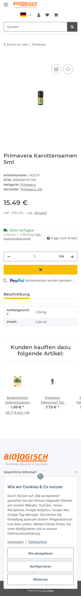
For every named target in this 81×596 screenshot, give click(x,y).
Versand (40, 213)
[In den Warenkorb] (7, 58)
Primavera (28, 184)
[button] (39, 15)
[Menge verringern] (9, 256)
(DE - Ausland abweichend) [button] (23, 236)
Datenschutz (37, 542)
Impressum (15, 542)
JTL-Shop (48, 590)
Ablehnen (40, 579)
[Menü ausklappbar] (6, 3)
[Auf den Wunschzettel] (68, 69)
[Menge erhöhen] (72, 256)
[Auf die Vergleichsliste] (56, 69)
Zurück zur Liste (17, 44)
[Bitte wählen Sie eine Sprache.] (26, 15)
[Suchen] (72, 27)
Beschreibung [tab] (17, 294)
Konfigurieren (40, 566)
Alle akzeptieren (40, 553)
